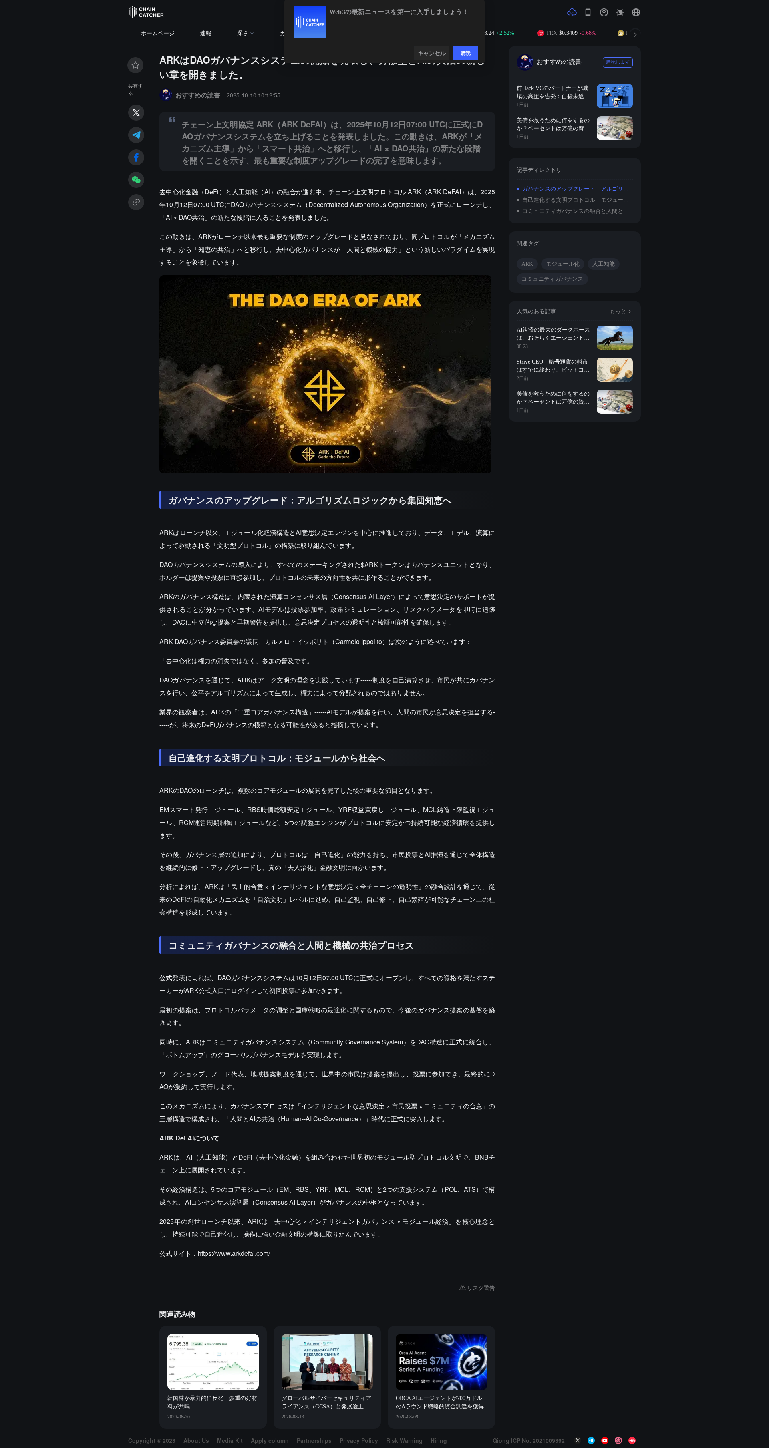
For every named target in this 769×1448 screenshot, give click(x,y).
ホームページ (158, 33)
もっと (618, 311)
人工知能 (603, 264)
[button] (636, 12)
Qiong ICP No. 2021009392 (529, 1440)
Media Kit (230, 1440)
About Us (196, 1440)
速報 (205, 33)
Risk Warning (404, 1440)
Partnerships (314, 1440)
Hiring (439, 1440)
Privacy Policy (359, 1440)
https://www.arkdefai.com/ (234, 1253)
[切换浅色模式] (620, 12)
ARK (527, 264)
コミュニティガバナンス (552, 279)
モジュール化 (563, 264)
